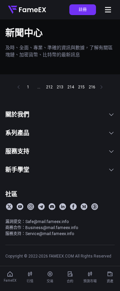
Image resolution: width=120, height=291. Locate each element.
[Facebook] (73, 207)
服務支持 (17, 151)
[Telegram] (41, 207)
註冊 (83, 9)
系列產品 (17, 133)
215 (81, 86)
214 (70, 86)
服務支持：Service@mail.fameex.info (39, 233)
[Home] (27, 10)
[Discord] (52, 207)
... (38, 86)
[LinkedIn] (63, 207)
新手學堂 (17, 169)
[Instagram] (31, 207)
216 (92, 86)
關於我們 (17, 114)
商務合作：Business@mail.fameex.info (41, 227)
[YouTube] (20, 207)
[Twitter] (9, 207)
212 (49, 86)
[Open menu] (108, 10)
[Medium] (84, 207)
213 (60, 86)
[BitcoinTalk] (95, 207)
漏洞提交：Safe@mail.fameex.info (37, 221)
